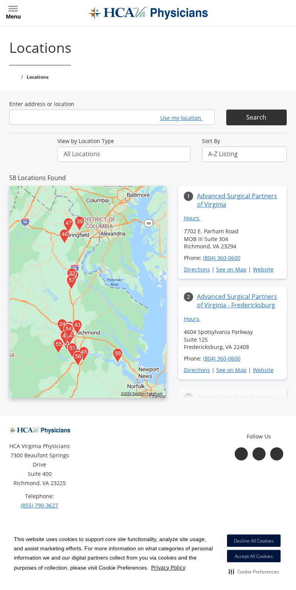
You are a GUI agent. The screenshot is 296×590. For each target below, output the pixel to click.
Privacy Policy (168, 567)
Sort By (211, 141)
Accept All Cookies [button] (254, 556)
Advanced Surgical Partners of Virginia (237, 200)
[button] (254, 571)
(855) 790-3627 (39, 505)
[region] (87, 292)
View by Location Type (85, 141)
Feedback (155, 393)
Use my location (181, 117)
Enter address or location (41, 104)
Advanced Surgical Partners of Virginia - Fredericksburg (237, 300)
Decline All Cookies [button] (254, 541)
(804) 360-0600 (221, 257)
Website (263, 269)
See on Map (231, 269)
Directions (197, 269)
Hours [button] (192, 218)
